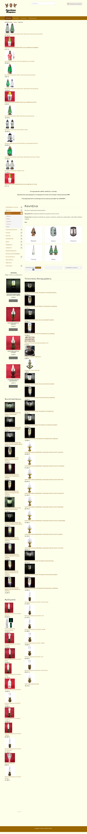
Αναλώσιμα (9, 266)
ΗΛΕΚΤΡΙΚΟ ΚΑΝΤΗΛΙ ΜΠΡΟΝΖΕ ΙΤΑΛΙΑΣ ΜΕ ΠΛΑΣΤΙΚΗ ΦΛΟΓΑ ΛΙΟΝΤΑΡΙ (44, 452)
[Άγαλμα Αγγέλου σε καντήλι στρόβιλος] (9, 712)
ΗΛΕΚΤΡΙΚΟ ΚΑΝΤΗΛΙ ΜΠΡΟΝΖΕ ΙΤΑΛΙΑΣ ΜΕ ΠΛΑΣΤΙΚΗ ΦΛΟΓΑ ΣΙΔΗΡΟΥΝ (44, 493)
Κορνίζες (8, 235)
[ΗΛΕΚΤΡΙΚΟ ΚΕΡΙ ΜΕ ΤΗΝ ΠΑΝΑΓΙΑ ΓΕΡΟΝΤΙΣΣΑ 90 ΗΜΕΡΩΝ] (30, 300)
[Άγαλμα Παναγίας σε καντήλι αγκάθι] (30, 623)
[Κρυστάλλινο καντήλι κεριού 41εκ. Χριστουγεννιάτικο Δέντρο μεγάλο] (10, 28)
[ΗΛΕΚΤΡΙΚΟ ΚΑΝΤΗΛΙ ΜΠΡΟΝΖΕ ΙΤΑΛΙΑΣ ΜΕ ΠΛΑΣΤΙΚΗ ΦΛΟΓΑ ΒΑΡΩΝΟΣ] (30, 501)
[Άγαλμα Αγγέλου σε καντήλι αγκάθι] (30, 637)
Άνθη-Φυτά (8, 262)
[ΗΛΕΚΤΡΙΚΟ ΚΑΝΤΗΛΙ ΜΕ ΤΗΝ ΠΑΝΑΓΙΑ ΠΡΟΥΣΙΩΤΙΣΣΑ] (30, 555)
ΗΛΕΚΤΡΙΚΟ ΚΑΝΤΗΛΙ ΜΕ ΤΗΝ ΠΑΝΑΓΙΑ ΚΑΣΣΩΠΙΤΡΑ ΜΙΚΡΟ (13, 428)
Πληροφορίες (16, 18)
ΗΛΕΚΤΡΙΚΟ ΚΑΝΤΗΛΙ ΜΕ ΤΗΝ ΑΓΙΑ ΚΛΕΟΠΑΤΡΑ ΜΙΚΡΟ (39, 320)
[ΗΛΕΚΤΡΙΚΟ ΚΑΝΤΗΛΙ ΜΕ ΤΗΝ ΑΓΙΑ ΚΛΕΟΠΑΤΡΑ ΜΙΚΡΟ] (30, 314)
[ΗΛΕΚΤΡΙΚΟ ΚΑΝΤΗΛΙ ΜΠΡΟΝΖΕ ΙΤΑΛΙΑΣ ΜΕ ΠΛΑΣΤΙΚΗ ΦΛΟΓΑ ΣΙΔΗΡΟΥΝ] (30, 487)
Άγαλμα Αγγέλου (9, 763)
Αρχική (15, 22)
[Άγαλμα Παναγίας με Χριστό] (10, 683)
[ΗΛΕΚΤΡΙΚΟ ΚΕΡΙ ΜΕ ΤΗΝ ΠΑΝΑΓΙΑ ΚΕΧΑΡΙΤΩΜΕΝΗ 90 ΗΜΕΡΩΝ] (10, 582)
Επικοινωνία (23, 18)
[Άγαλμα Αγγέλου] (10, 757)
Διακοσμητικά (9, 238)
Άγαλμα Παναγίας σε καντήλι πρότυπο (13, 614)
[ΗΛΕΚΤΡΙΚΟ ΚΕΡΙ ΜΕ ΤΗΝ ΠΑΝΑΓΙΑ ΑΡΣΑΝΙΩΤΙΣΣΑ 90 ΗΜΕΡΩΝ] (9, 532)
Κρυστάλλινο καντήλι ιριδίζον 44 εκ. (14, 170)
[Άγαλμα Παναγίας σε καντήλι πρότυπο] (9, 607)
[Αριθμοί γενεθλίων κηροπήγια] (30, 350)
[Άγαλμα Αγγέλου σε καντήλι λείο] (30, 650)
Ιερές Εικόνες (9, 259)
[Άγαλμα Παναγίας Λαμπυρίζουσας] (9, 623)
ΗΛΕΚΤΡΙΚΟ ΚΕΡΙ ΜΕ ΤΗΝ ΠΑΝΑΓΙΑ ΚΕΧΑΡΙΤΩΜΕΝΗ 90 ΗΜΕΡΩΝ (12, 589)
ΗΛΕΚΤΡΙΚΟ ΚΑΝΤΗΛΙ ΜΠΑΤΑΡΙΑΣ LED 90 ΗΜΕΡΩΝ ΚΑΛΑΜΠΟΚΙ (21, 47)
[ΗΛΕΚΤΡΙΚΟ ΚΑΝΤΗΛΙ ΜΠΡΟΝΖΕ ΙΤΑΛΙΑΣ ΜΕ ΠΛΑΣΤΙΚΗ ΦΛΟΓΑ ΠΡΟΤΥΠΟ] (30, 473)
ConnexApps (19, 811)
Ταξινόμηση (38, 267)
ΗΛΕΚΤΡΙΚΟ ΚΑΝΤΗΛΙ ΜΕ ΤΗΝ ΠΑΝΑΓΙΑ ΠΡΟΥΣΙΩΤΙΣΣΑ (39, 561)
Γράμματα (9, 247)
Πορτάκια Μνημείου (11, 250)
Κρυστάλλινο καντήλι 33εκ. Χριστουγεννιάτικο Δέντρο (19, 116)
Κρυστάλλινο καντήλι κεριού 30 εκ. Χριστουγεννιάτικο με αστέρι (22, 157)
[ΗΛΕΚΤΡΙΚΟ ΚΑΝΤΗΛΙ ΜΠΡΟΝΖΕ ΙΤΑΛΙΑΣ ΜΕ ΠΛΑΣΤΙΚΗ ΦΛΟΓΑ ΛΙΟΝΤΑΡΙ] (30, 446)
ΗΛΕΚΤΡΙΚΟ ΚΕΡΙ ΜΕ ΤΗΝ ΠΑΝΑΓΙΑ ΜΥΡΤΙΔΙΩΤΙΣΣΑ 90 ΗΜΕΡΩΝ (12, 476)
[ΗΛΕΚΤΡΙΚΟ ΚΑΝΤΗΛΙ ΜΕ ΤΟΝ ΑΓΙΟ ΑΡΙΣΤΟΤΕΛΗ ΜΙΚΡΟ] (30, 378)
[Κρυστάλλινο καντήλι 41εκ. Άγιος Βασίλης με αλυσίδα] (10, 55)
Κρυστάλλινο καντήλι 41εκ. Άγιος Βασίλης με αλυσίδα (19, 61)
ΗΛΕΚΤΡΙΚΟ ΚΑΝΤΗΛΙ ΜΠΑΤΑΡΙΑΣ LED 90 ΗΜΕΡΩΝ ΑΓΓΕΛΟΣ (21, 184)
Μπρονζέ (8, 216)
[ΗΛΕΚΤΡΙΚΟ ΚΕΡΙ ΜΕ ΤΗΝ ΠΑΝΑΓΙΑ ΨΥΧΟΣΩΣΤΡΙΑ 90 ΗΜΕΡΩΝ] (30, 432)
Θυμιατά (8, 210)
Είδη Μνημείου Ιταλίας (12, 207)
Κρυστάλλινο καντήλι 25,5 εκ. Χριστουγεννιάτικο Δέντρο (20, 75)
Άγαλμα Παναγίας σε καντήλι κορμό (13, 659)
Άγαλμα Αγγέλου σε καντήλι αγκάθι (35, 643)
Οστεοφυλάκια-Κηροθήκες (13, 253)
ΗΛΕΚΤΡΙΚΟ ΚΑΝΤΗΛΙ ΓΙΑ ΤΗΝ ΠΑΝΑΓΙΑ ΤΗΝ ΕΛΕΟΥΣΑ (13, 508)
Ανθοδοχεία (9, 244)
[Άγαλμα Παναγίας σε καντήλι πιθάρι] (8, 668)
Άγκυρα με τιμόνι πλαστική (32, 370)
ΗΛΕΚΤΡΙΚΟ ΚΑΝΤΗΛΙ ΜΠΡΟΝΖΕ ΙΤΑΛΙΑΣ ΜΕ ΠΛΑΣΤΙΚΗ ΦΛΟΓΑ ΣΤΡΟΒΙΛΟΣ (44, 466)
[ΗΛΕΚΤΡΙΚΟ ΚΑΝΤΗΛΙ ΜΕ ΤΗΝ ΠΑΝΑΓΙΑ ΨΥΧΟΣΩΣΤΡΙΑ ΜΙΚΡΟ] (30, 419)
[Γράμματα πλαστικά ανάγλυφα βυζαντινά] (30, 339)
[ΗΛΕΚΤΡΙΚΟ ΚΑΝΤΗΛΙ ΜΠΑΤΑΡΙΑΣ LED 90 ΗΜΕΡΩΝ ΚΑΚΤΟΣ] (10, 96)
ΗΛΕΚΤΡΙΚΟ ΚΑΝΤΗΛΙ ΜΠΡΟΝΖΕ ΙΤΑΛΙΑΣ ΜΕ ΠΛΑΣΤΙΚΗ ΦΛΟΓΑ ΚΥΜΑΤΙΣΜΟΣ (45, 520)
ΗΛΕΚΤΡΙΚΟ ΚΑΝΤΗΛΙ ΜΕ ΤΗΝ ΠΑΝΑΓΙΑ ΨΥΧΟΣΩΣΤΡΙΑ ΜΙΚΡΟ (41, 425)
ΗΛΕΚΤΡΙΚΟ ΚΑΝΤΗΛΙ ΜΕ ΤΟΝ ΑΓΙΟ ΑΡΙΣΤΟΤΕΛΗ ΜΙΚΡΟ (39, 384)
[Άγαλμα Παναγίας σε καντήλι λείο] (30, 609)
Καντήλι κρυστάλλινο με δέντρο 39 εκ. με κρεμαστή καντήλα (21, 143)
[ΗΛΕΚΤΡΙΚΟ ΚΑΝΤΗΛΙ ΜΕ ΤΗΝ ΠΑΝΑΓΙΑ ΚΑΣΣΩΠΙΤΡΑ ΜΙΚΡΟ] (10, 422)
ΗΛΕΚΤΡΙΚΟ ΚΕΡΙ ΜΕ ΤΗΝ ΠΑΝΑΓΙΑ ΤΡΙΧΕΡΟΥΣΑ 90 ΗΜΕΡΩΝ (11, 572)
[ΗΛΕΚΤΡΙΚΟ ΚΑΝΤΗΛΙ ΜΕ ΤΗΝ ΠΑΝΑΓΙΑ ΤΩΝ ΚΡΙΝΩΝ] (10, 407)
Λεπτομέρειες (13, 300)
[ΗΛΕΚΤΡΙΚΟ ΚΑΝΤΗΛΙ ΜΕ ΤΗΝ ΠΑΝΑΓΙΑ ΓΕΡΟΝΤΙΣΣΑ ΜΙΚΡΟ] (30, 286)
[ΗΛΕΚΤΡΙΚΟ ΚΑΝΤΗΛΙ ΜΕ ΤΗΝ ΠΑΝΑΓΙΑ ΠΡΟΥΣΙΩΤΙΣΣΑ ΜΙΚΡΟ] (30, 568)
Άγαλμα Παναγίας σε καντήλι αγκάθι (35, 629)
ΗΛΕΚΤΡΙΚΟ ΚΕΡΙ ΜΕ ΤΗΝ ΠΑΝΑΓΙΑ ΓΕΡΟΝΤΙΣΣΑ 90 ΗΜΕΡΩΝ (41, 306)
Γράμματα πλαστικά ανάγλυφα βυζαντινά (36, 343)
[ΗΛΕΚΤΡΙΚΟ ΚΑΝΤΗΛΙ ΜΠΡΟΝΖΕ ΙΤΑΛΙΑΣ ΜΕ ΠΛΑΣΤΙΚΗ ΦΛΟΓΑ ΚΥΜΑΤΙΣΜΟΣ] (30, 514)
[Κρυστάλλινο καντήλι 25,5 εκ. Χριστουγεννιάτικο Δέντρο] (10, 69)
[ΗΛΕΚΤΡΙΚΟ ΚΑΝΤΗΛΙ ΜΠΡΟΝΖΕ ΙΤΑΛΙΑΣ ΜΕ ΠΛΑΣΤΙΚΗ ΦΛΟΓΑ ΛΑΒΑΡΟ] (30, 528)
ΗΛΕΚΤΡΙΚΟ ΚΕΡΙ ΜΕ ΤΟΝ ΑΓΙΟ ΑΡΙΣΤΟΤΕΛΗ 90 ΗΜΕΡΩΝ (40, 397)
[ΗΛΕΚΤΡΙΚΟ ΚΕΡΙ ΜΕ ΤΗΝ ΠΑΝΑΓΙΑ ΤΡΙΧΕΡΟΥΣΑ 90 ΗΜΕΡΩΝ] (10, 565)
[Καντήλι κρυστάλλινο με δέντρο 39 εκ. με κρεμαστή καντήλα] (10, 137)
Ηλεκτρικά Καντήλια (11, 229)
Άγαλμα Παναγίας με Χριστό (13, 689)
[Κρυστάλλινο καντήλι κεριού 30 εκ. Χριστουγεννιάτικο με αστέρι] (10, 151)
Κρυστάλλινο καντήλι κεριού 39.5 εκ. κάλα (16, 129)
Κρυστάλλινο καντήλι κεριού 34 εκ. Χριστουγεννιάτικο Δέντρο (21, 88)
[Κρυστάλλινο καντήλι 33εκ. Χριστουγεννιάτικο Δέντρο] (10, 110)
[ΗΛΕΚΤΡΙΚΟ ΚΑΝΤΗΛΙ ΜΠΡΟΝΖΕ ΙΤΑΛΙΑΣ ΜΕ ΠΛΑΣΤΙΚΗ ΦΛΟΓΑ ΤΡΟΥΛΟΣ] (30, 542)
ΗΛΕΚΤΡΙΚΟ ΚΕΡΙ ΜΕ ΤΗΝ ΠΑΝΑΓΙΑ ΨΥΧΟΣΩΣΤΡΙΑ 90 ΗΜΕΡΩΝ (41, 438)
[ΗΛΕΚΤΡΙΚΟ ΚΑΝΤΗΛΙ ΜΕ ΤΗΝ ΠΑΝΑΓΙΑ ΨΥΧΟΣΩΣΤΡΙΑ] (30, 405)
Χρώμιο (8, 218)
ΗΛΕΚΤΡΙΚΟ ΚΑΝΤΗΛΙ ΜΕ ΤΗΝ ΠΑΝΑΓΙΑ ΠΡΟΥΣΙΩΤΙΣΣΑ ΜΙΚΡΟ (41, 574)
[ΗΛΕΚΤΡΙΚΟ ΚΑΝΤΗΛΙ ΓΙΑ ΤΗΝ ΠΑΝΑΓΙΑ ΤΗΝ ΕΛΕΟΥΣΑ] (10, 502)
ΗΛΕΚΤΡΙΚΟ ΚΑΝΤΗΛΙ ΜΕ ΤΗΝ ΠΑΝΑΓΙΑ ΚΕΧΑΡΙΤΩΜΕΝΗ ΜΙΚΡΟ (13, 443)
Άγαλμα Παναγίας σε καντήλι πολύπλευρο (36, 602)
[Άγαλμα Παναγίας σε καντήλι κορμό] (10, 653)
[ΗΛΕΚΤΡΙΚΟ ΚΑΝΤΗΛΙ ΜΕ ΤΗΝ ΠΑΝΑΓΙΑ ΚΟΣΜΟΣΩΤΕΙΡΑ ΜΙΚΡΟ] (10, 517)
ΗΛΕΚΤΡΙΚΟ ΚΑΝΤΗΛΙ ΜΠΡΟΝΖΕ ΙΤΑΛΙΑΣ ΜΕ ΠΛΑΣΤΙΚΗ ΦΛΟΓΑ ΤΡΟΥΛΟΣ (44, 548)
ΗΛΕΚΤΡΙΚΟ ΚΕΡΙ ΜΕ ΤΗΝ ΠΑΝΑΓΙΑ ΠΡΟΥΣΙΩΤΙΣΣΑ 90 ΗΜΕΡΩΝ (41, 588)
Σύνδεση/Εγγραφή (32, 18)
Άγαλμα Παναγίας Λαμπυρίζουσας (10, 629)
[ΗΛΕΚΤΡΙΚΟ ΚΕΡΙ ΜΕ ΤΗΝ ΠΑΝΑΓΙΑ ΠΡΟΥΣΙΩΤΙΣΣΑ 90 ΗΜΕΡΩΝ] (30, 582)
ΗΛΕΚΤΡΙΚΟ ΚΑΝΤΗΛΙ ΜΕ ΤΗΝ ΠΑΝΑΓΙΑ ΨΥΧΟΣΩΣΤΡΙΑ (39, 411)
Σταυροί (8, 232)
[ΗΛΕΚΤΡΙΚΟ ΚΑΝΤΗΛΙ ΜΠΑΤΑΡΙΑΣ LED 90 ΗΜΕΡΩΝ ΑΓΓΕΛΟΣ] (9, 178)
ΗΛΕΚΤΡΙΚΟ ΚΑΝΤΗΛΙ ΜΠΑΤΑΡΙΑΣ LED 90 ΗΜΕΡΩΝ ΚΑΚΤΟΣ (20, 102)
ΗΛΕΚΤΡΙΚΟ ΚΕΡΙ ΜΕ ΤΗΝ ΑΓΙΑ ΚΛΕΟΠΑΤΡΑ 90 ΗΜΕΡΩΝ (40, 333)
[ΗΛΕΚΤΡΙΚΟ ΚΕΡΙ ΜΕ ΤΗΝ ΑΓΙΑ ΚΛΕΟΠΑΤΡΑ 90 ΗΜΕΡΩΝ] (30, 327)
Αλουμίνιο (8, 221)
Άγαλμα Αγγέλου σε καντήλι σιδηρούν (13, 644)
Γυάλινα (8, 224)
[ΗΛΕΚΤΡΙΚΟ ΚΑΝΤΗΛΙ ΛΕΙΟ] (30, 678)
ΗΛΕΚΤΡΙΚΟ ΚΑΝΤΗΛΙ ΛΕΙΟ (32, 684)
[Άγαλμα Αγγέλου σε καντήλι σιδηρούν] (9, 638)
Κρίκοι (7, 241)
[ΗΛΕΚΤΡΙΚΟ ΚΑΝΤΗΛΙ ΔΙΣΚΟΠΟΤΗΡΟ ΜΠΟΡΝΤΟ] (13, 371)
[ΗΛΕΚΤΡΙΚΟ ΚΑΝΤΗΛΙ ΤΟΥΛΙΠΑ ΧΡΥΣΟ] (13, 342)
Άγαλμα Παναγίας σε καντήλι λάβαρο (13, 734)
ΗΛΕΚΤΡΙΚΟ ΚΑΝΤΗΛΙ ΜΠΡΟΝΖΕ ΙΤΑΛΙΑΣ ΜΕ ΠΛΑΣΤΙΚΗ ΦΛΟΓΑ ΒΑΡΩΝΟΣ (44, 507)
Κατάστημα (8, 18)
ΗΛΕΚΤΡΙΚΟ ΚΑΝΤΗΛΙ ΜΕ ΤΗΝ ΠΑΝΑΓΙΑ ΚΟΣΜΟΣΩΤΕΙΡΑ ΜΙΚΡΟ (13, 523)
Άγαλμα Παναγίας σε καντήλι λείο (34, 615)
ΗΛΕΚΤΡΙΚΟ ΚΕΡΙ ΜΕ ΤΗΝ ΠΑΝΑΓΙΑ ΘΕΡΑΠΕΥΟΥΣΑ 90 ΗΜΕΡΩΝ (12, 556)
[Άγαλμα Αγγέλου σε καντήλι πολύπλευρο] (30, 664)
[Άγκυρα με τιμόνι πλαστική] (30, 364)
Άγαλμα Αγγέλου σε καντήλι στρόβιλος (13, 719)
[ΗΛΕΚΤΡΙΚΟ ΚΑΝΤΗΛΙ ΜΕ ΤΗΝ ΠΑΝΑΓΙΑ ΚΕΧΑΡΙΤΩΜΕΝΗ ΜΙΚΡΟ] (10, 436)
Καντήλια (8, 213)
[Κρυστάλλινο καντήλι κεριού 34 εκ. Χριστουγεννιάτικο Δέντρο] (10, 82)
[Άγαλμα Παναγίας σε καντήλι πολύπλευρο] (30, 596)
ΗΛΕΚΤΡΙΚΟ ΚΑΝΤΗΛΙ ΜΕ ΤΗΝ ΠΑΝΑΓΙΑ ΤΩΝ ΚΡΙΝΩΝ (13, 413)
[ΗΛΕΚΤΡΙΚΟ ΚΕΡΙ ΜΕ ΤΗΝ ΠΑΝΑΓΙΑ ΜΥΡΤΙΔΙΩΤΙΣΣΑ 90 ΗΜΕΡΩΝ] (10, 468)
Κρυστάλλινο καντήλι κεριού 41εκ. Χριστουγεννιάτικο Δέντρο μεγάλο (23, 34)
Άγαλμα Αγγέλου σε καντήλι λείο (34, 656)
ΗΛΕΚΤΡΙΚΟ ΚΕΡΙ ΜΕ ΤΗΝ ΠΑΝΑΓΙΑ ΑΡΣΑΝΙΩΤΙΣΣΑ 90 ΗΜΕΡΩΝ (12, 539)
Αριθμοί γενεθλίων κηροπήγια (33, 356)
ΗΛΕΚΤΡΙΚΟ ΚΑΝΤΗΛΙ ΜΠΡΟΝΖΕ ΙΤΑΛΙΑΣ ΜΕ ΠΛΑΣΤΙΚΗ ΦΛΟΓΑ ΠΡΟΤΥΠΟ (44, 479)
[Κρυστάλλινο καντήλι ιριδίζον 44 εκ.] (10, 164)
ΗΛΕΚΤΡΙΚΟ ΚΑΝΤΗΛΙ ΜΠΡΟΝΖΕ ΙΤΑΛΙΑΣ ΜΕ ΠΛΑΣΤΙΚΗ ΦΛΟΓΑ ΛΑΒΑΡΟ (44, 534)
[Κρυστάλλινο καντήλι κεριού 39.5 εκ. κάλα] (10, 123)
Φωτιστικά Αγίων (10, 257)
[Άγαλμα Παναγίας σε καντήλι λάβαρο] (8, 727)
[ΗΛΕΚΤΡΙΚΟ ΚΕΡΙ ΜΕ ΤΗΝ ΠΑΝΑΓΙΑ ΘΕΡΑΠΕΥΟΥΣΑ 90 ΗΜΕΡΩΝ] (10, 548)
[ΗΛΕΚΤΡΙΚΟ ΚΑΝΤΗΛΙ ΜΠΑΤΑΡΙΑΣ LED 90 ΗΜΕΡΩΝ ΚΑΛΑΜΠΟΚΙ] (10, 41)
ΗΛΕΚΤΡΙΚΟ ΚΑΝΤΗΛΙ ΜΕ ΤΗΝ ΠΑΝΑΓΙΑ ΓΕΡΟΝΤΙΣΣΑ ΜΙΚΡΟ (40, 292)
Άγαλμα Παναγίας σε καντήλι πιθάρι (13, 675)
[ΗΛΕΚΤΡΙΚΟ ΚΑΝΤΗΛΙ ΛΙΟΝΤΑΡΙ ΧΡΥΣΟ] (13, 314)
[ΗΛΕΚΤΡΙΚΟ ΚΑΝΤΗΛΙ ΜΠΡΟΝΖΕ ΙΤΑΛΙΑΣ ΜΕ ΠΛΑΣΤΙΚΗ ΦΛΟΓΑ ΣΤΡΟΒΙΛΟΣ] (30, 460)
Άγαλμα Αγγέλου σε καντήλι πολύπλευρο (36, 670)
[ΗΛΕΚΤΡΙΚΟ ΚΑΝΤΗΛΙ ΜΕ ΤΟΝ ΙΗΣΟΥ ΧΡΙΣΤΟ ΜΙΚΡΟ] (13, 285)
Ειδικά (7, 226)
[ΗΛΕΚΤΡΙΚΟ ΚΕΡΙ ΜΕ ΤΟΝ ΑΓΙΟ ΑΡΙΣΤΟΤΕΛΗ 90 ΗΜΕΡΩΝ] (30, 391)
